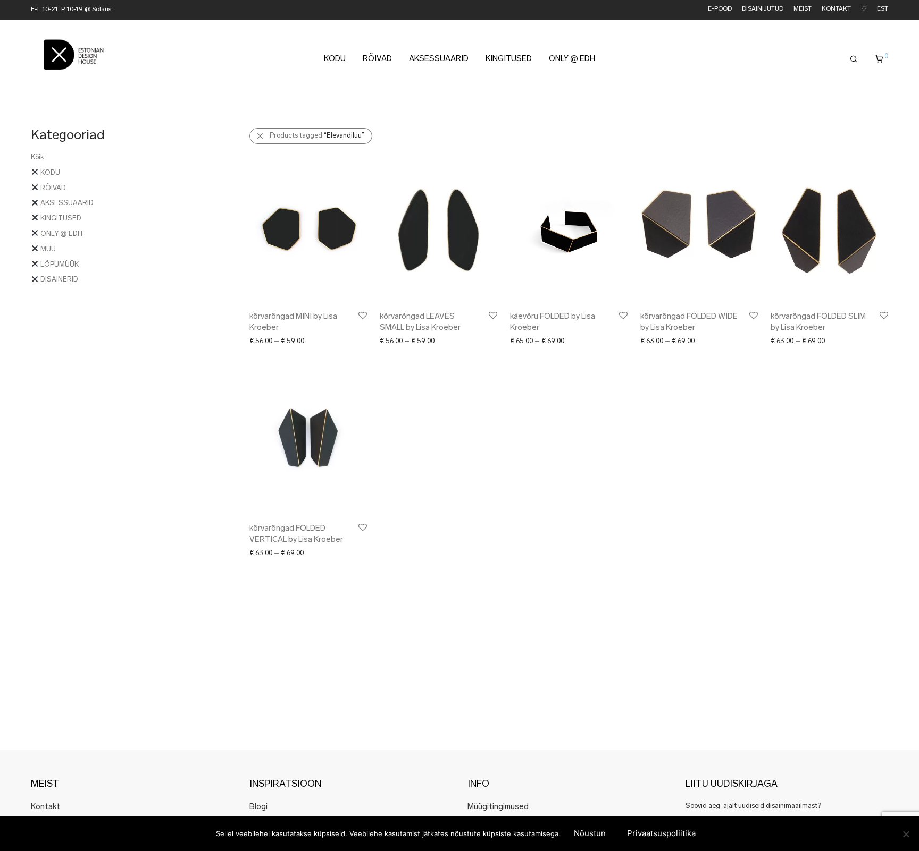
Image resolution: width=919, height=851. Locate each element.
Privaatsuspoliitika (661, 833)
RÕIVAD (377, 59)
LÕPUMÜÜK (59, 264)
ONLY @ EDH (572, 59)
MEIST (802, 9)
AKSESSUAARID (439, 59)
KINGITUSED (509, 59)
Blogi (258, 807)
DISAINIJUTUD (762, 9)
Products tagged (317, 135)
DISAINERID (58, 279)
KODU (335, 59)
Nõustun (590, 833)
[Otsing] (853, 59)
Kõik (37, 157)
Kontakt (45, 807)
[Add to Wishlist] (362, 315)
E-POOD (720, 9)
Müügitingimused (498, 807)
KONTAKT (836, 9)
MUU (47, 249)
